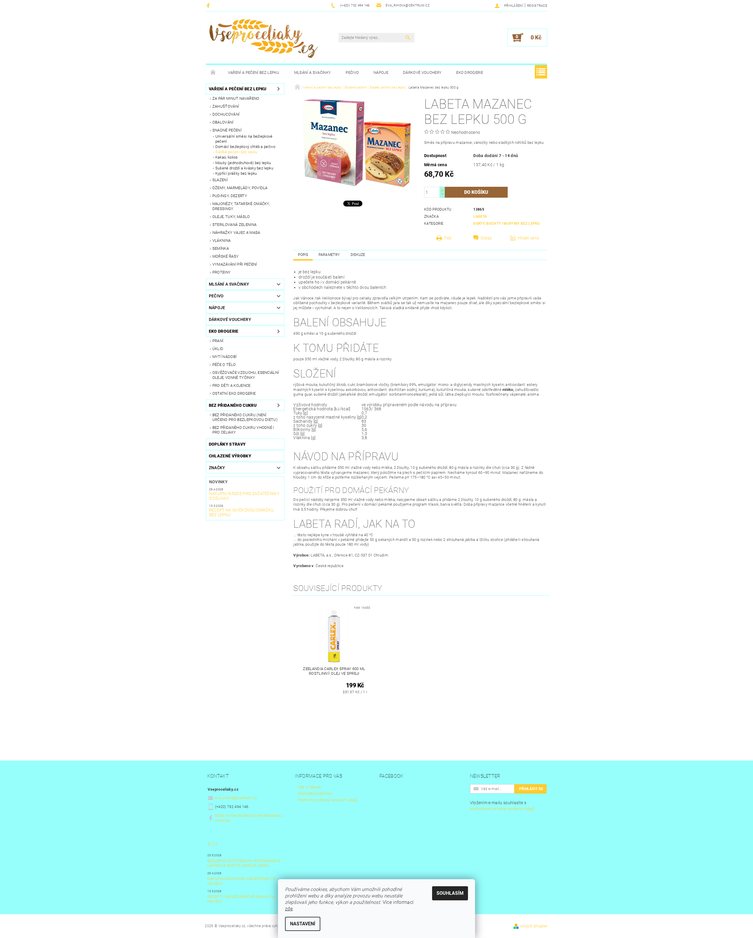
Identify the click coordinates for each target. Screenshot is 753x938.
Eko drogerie (469, 72)
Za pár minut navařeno (235, 98)
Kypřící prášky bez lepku (236, 173)
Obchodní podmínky (315, 793)
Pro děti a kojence (231, 385)
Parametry (329, 255)
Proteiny (221, 272)
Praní (218, 341)
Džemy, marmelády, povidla (240, 188)
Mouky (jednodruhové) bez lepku (243, 163)
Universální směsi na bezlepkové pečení (244, 138)
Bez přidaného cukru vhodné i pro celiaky (243, 429)
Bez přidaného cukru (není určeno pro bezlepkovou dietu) (244, 417)
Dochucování (226, 114)
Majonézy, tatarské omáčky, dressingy (241, 206)
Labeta (480, 216)
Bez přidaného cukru (232, 405)
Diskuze (358, 255)
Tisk (448, 238)
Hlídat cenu (528, 238)
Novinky (218, 481)
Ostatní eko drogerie (234, 393)
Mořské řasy (225, 256)
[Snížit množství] (442, 195)
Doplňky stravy (227, 444)
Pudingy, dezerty (229, 196)
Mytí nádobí (224, 356)
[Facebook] (209, 5)
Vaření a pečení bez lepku (253, 72)
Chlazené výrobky (230, 456)
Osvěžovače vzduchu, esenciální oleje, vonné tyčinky (245, 374)
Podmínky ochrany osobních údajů (327, 800)
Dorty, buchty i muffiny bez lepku (506, 223)
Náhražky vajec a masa (236, 232)
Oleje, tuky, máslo (231, 216)
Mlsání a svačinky (312, 72)
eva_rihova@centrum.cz (236, 798)
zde (289, 909)
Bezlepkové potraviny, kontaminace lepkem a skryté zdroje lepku (244, 863)
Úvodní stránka (213, 72)
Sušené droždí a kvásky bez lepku (244, 168)
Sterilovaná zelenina (234, 224)
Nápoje (381, 72)
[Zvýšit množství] (442, 189)
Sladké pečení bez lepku (236, 152)
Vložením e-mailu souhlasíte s (502, 805)
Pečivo (352, 72)
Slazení (220, 180)
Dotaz (486, 238)
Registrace (537, 6)
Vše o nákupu (309, 787)
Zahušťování (225, 106)
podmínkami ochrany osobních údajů (502, 809)
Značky (217, 467)
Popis (303, 255)
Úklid (218, 348)
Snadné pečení (226, 130)
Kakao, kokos (226, 157)
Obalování (223, 122)
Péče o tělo (224, 364)
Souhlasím (450, 893)
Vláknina (221, 240)
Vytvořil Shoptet (533, 926)
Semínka (220, 248)
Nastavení (302, 924)
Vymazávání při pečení (234, 264)
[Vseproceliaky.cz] (263, 40)
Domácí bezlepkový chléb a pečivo (245, 146)
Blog (212, 844)
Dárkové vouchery (422, 72)
